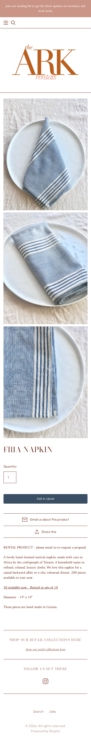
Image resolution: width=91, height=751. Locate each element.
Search (38, 711)
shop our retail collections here (46, 649)
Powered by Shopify (45, 731)
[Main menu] (6, 22)
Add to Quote (45, 499)
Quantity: (10, 466)
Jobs (52, 711)
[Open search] (13, 22)
